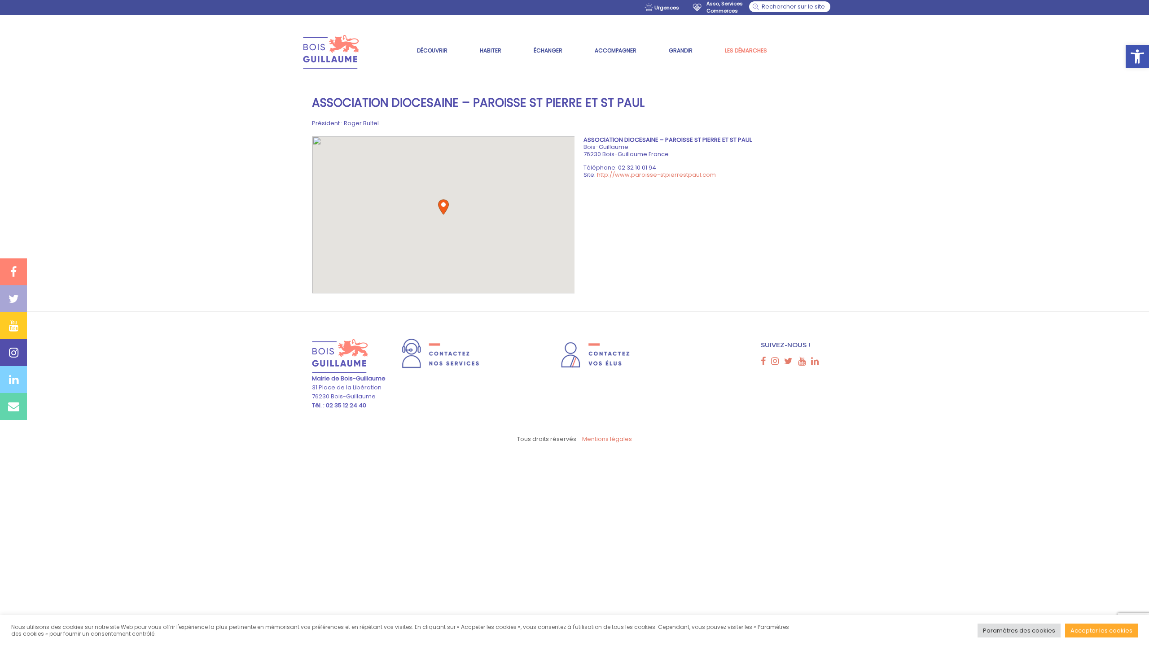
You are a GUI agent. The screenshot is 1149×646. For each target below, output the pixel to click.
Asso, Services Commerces (724, 7)
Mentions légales (607, 439)
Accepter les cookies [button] (1101, 630)
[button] (1137, 56)
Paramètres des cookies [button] (1019, 630)
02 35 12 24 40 (345, 405)
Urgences (666, 7)
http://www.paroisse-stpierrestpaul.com (656, 174)
